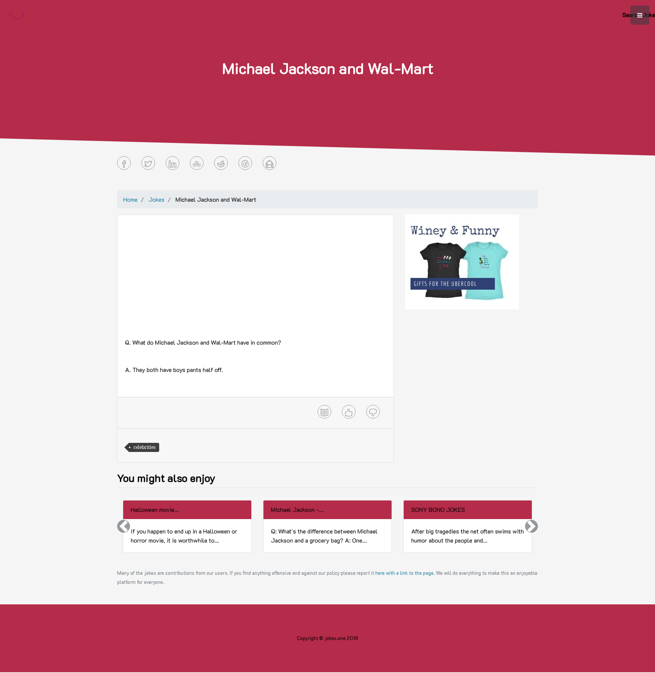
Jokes (157, 199)
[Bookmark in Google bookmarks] (245, 163)
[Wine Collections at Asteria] (462, 261)
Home (130, 199)
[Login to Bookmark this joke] (324, 412)
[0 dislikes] (373, 412)
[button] (123, 526)
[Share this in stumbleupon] (197, 163)
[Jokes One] (17, 13)
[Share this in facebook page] (124, 163)
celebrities (144, 447)
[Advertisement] (255, 276)
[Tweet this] (148, 163)
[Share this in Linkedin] (172, 163)
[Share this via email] (269, 163)
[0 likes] (349, 412)
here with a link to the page (404, 573)
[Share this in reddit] (221, 163)
